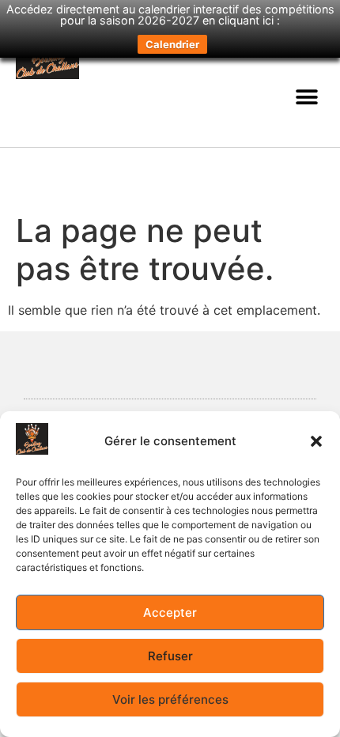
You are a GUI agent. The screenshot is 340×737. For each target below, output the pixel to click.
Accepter (170, 612)
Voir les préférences (170, 699)
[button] (316, 441)
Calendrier (172, 44)
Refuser (170, 655)
